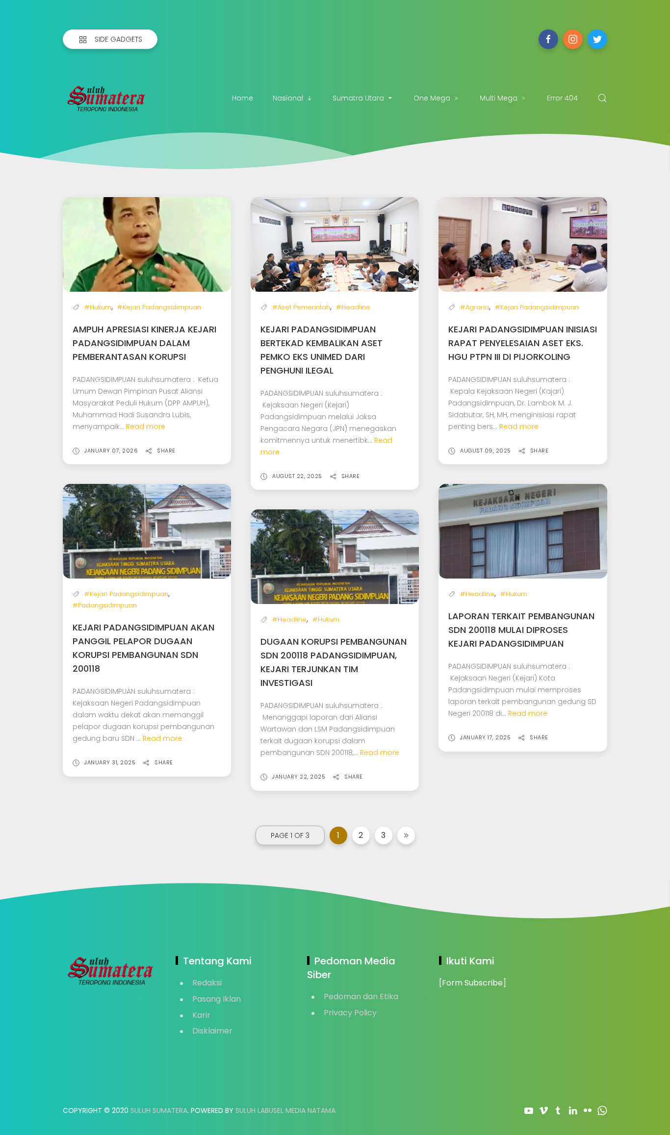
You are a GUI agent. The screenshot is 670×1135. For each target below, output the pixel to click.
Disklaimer (212, 1030)
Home (242, 98)
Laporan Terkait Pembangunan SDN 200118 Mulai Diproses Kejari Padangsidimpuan (521, 630)
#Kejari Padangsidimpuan (159, 307)
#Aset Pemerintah (301, 307)
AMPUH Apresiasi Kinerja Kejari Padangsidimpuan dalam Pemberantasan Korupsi (144, 343)
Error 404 (562, 98)
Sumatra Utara (358, 98)
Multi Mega (498, 98)
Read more (145, 426)
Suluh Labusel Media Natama (285, 1110)
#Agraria (474, 307)
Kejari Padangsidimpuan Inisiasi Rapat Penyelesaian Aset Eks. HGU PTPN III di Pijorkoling (522, 343)
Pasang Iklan (216, 999)
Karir (201, 1015)
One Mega (431, 98)
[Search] (602, 98)
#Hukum (97, 307)
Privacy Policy (350, 1012)
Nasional (288, 98)
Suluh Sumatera (158, 1110)
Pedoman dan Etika (361, 996)
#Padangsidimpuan (105, 605)
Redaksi (207, 982)
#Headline (353, 307)
